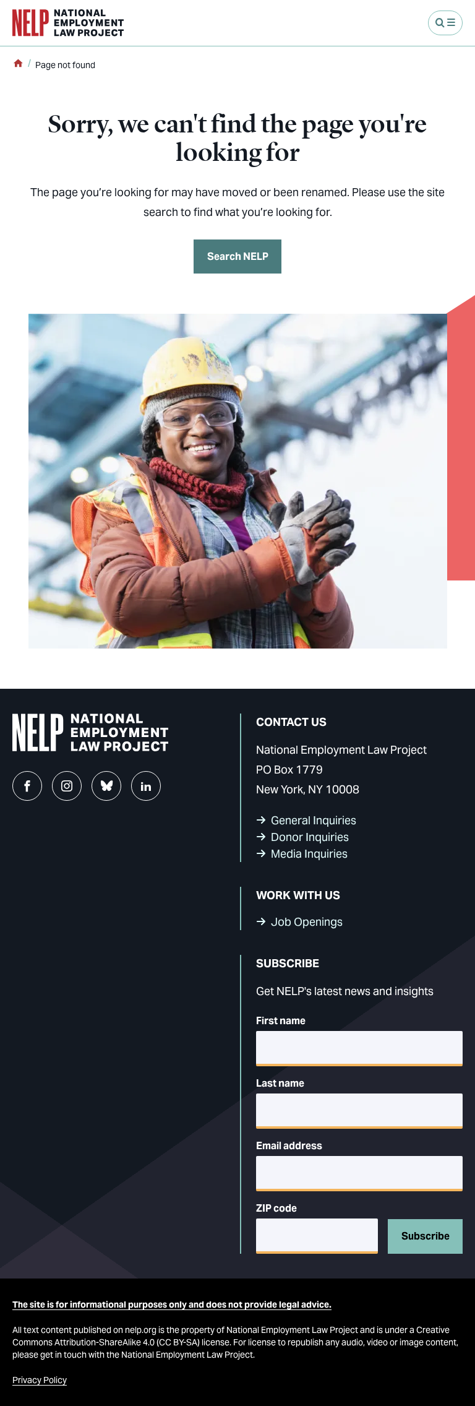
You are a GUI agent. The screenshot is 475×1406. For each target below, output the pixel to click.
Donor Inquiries (310, 837)
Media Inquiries (309, 854)
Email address (289, 1145)
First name (281, 1020)
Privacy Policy (39, 1380)
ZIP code (276, 1208)
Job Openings (307, 922)
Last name (280, 1083)
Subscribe (425, 1236)
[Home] (18, 64)
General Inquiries (313, 820)
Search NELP (237, 256)
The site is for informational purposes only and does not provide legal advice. (172, 1304)
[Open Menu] (445, 23)
